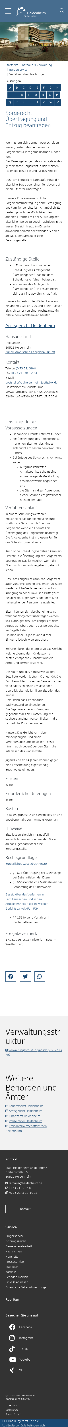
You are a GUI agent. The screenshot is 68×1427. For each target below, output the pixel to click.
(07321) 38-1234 (24, 373)
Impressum (11, 1405)
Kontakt (25, 1209)
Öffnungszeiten (15, 1241)
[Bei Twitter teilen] (25, 976)
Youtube (24, 1359)
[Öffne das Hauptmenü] (8, 10)
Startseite (11, 65)
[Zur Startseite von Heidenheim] (31, 10)
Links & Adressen (16, 1282)
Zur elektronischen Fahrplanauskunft (30, 352)
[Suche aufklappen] (62, 11)
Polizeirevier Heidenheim (25, 1121)
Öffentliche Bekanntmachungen (26, 1287)
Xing (22, 1370)
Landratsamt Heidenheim (26, 1106)
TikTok (23, 1348)
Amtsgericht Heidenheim (30, 325)
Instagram (26, 1338)
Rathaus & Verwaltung (37, 65)
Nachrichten (13, 1251)
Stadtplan (11, 1266)
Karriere (10, 1272)
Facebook (25, 1327)
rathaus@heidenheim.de (25, 1183)
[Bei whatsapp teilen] (39, 976)
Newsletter (12, 1256)
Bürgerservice (18, 69)
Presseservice (14, 1261)
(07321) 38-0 (26, 368)
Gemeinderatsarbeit (18, 1246)
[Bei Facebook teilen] (10, 976)
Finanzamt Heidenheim (24, 1116)
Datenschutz (11, 1410)
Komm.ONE (24, 1399)
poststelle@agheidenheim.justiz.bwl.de (31, 382)
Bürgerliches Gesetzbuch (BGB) (26, 863)
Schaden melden (16, 1277)
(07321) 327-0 (20, 1188)
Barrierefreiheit (13, 1414)
